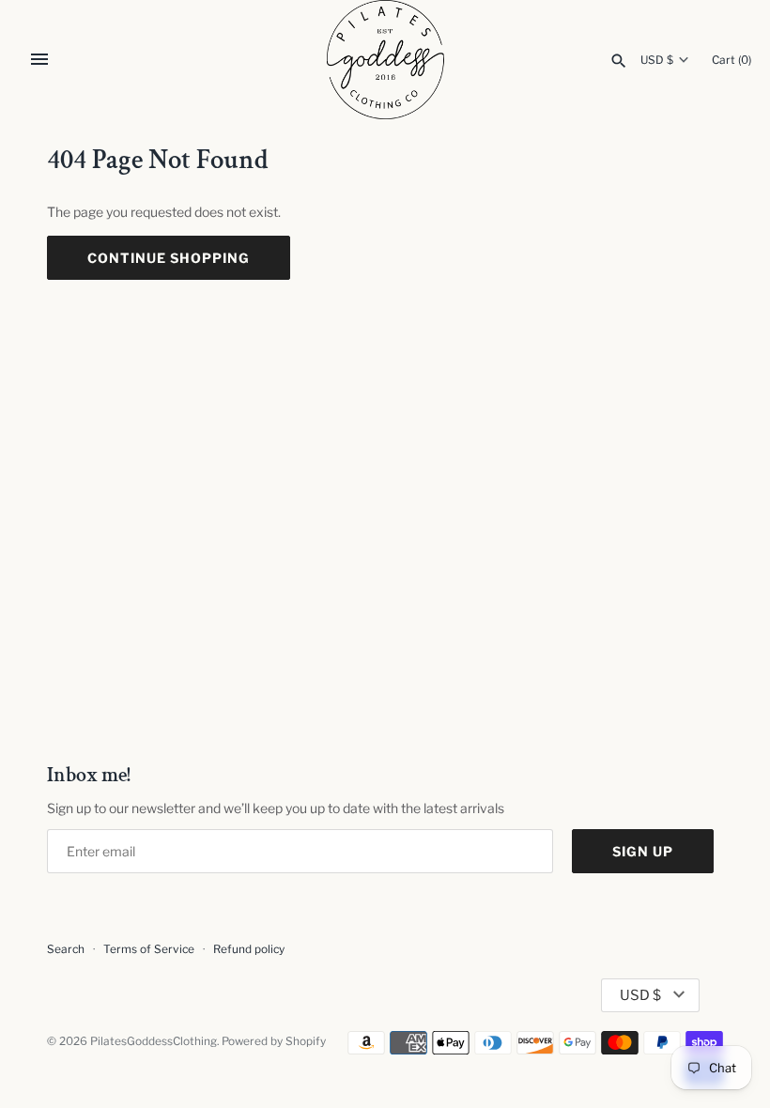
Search (66, 949)
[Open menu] (39, 59)
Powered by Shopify (274, 1041)
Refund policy (249, 949)
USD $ (656, 60)
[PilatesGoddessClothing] (385, 59)
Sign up (642, 851)
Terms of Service (148, 949)
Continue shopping (168, 258)
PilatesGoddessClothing (153, 1041)
